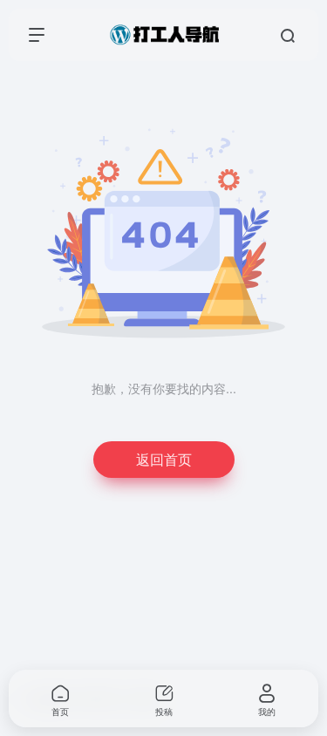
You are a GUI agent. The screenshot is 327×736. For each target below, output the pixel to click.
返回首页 (164, 459)
